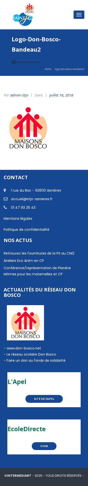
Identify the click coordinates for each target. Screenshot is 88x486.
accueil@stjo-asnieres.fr (32, 199)
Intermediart (19, 475)
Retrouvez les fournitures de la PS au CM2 (39, 253)
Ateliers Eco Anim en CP (24, 260)
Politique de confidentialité (26, 229)
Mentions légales (18, 218)
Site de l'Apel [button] (44, 399)
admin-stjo (19, 95)
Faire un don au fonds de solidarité (36, 360)
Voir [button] (44, 446)
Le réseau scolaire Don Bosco (31, 354)
